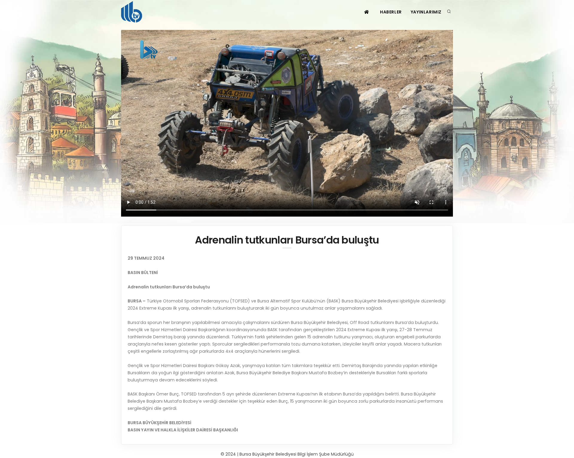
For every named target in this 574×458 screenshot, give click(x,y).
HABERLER (391, 12)
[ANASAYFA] (367, 12)
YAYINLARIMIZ (426, 12)
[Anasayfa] (132, 12)
